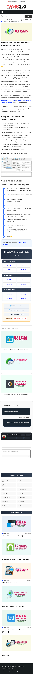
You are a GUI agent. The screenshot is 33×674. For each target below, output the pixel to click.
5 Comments (28, 580)
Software (11, 21)
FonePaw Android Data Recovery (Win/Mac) (15, 559)
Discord (28, 434)
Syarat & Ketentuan (21, 671)
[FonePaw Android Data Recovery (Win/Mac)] (16, 547)
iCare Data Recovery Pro (9, 583)
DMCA (4, 671)
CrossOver (5, 655)
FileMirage (23, 294)
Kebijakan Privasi (11, 671)
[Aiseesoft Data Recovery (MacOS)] (16, 524)
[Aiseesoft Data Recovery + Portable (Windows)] (16, 618)
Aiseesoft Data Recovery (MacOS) (12, 536)
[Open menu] (2, 12)
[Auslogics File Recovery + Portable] (16, 594)
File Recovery (5, 21)
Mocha (23, 265)
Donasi (28, 671)
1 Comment (28, 627)
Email (24, 434)
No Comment (28, 533)
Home (2, 20)
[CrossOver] (16, 643)
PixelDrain (23, 270)
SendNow (9, 298)
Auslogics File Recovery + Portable (13, 606)
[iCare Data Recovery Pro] (16, 571)
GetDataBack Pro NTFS (8, 100)
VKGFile (9, 270)
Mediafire (9, 265)
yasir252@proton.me (7, 668)
